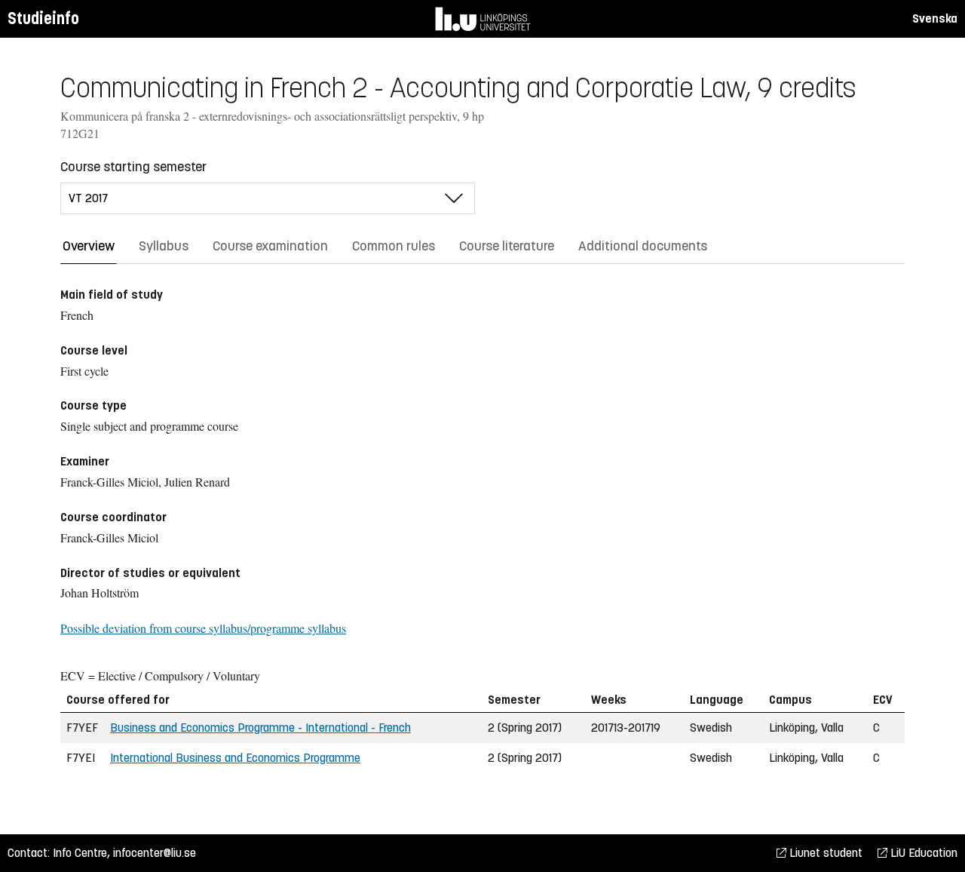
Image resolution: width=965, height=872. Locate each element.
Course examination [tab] (270, 246)
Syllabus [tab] (163, 246)
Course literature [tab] (506, 246)
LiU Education (922, 853)
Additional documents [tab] (642, 246)
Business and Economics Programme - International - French (260, 727)
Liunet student (824, 853)
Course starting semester (133, 166)
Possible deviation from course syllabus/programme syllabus (203, 628)
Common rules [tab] (393, 246)
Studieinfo (43, 18)
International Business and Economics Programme (235, 758)
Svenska (934, 18)
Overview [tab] (89, 246)
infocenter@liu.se (154, 853)
